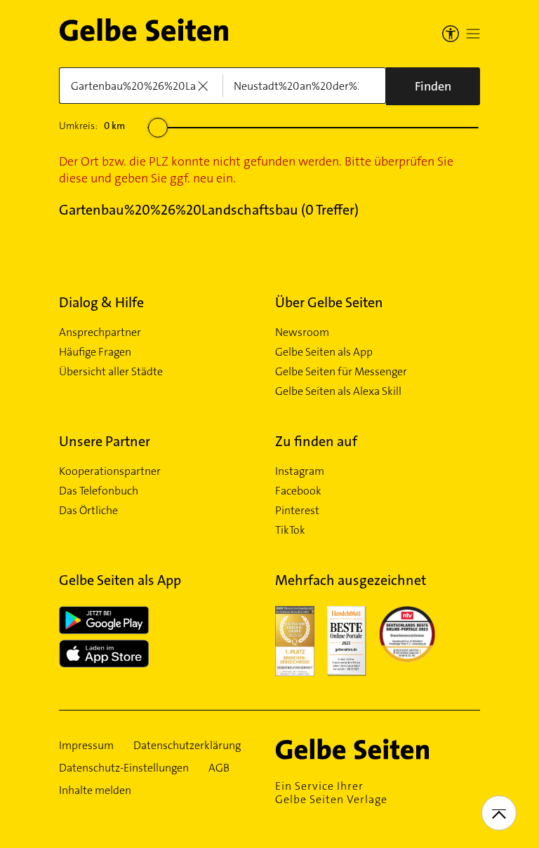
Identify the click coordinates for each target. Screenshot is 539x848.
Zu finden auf (316, 441)
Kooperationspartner (110, 471)
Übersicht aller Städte (111, 372)
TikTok (290, 530)
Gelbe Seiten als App (324, 352)
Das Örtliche (88, 511)
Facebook (298, 491)
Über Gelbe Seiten (329, 302)
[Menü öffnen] (473, 34)
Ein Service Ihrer (331, 792)
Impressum (86, 746)
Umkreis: (92, 125)
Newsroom (302, 332)
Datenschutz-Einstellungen (124, 768)
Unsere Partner (104, 441)
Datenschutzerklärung (187, 746)
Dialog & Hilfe (101, 302)
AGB (218, 768)
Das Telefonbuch (98, 491)
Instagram (299, 471)
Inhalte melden (95, 790)
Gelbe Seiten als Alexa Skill (338, 391)
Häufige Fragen (95, 352)
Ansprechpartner (100, 332)
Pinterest (297, 511)
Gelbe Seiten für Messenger (341, 372)
